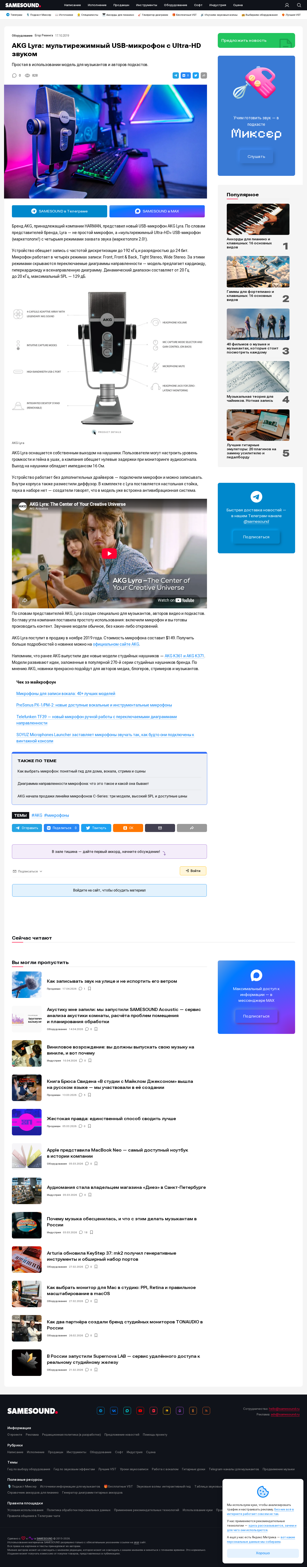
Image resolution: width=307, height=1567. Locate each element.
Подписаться (256, 537)
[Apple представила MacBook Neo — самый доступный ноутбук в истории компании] (27, 1156)
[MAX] (127, 1411)
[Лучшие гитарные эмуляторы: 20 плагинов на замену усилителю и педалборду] (258, 425)
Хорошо (263, 1553)
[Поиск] (297, 5)
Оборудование (22, 35)
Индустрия (54, 1060)
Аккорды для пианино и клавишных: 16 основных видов (249, 243)
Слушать (256, 156)
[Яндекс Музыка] (167, 1411)
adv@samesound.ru (285, 1414)
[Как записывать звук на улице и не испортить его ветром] (27, 984)
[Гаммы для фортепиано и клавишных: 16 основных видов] (258, 271)
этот (136, 1542)
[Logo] (23, 5)
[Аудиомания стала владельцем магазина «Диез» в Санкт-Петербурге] (27, 1191)
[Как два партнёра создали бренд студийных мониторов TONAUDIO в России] (27, 1328)
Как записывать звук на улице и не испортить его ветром (112, 981)
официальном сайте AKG (116, 644)
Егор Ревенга (44, 35)
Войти (195, 871)
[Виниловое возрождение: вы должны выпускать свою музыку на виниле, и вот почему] (27, 1053)
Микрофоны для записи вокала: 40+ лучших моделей (65, 693)
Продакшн (53, 988)
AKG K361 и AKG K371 (184, 655)
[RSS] (206, 1411)
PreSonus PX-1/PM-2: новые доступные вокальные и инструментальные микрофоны (94, 705)
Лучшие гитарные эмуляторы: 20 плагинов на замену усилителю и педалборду (251, 451)
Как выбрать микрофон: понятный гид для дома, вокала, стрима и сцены (82, 771)
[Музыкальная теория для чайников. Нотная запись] (258, 377)
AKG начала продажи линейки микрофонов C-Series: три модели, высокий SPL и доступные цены (102, 796)
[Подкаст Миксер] (180, 1411)
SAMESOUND (45, 1538)
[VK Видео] (153, 1411)
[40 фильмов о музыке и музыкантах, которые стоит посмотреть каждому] (258, 324)
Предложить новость (244, 40)
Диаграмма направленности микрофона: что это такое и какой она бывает (83, 783)
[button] (176, 75)
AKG (38, 815)
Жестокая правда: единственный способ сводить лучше (111, 1118)
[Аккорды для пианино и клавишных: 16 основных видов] (258, 219)
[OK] (193, 1411)
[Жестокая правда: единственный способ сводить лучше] (27, 1122)
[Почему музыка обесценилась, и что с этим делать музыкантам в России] (27, 1225)
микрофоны (58, 815)
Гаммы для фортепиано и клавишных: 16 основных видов (250, 296)
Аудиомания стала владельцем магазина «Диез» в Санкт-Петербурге (126, 1187)
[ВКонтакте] (114, 1411)
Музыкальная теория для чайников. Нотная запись (250, 399)
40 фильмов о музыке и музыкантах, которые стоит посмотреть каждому (252, 348)
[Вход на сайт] (288, 5)
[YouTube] (140, 1411)
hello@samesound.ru (284, 1408)
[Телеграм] (101, 1411)
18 (85, 1232)
